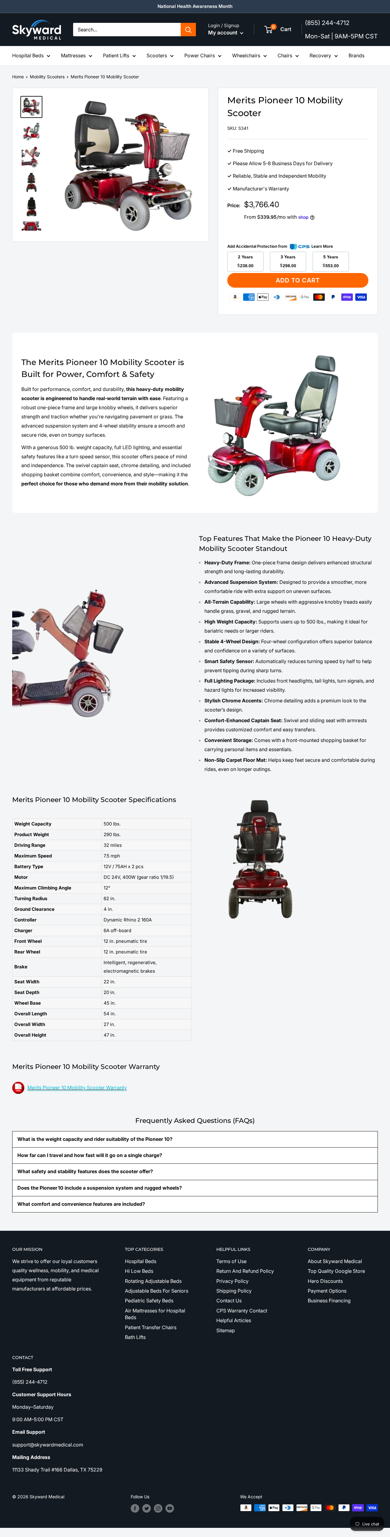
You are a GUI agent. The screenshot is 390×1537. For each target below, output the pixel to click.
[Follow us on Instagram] (158, 1508)
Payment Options (327, 1291)
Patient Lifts (116, 55)
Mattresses (73, 55)
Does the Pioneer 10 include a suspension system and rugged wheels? (99, 1188)
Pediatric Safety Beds (149, 1300)
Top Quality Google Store (336, 1271)
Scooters (157, 55)
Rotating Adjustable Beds (153, 1281)
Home (18, 76)
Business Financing (329, 1300)
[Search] (188, 29)
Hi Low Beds (139, 1271)
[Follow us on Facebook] (135, 1508)
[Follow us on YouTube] (169, 1508)
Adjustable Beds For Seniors (156, 1291)
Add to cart (298, 280)
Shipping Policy (234, 1291)
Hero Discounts (325, 1281)
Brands (356, 55)
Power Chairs (199, 55)
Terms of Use (231, 1261)
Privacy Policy (232, 1281)
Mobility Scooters (47, 76)
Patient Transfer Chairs (150, 1327)
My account (223, 33)
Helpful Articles (233, 1320)
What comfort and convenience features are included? (81, 1204)
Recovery (320, 55)
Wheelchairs (246, 55)
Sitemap (225, 1330)
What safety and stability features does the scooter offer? (85, 1171)
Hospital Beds (28, 55)
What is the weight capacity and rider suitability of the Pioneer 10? (94, 1139)
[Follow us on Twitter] (146, 1508)
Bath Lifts (135, 1337)
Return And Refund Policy (245, 1271)
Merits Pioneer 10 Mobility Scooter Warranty (77, 1087)
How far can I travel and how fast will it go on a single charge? (89, 1155)
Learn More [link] (322, 246)
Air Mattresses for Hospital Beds (155, 1314)
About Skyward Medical (335, 1261)
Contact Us (229, 1300)
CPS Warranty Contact (241, 1311)
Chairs (285, 55)
